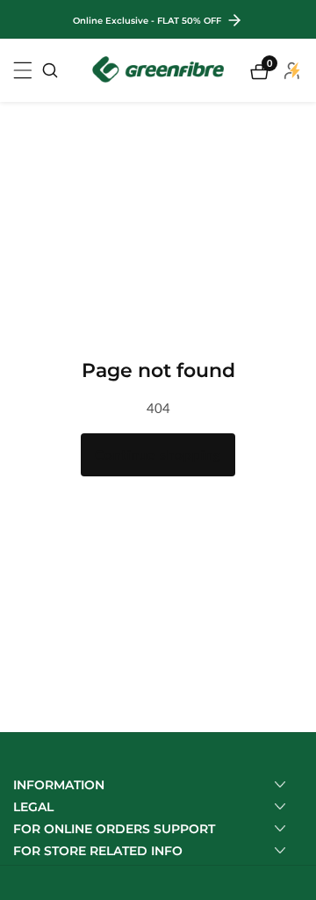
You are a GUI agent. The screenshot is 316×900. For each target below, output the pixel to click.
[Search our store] (50, 70)
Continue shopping (158, 454)
